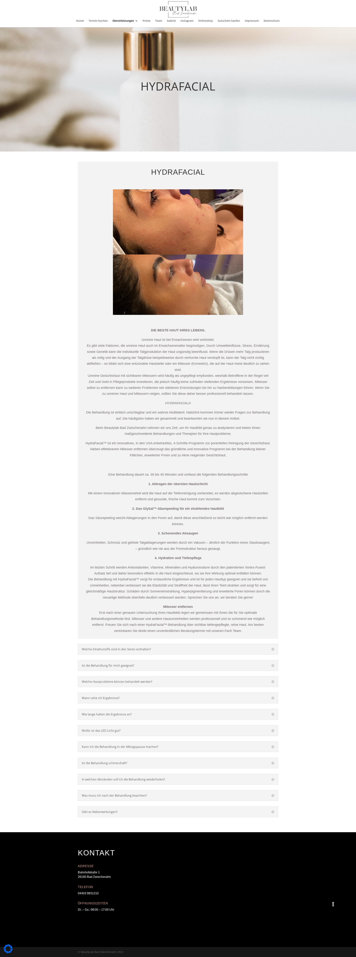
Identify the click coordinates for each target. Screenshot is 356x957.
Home (80, 20)
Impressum (252, 20)
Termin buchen (98, 20)
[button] (333, 904)
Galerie (171, 20)
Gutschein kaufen (229, 20)
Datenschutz (272, 20)
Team (158, 20)
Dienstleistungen (123, 20)
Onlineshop (205, 20)
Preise (146, 20)
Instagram (187, 20)
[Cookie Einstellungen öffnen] (8, 952)
